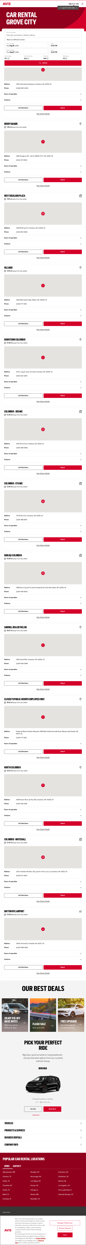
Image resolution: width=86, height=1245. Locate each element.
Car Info (33, 1109)
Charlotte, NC (7, 1185)
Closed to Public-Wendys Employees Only (24, 699)
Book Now (52, 1109)
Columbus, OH (63, 1172)
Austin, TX (6, 1190)
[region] (43, 1230)
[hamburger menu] (82, 4)
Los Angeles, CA (64, 1185)
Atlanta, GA (62, 1181)
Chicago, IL (34, 1190)
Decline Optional (65, 1228)
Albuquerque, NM (9, 1172)
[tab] (8, 1166)
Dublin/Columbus (13, 555)
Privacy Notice (41, 1238)
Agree (65, 1235)
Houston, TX (7, 1177)
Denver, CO (34, 1185)
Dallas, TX (6, 1181)
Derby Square (11, 124)
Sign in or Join (74, 4)
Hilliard (8, 267)
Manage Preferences (65, 1223)
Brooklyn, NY (35, 1172)
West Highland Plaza (14, 195)
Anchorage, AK (35, 1177)
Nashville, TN (35, 1199)
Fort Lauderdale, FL (65, 1190)
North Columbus (12, 767)
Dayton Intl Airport (14, 911)
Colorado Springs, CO (65, 1194)
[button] (43, 69)
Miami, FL (6, 1194)
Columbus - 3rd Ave (13, 411)
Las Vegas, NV (35, 1181)
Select (62, 108)
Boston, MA (34, 1194)
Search (44, 63)
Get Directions (23, 108)
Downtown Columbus (14, 339)
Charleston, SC (63, 1177)
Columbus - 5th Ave (13, 483)
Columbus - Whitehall (15, 839)
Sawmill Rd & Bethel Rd (15, 627)
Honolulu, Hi (7, 1199)
